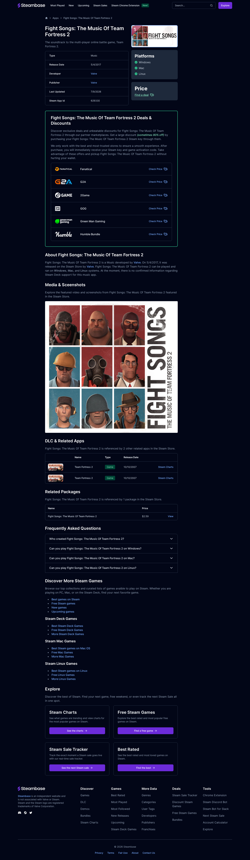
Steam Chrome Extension (125, 5)
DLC (83, 802)
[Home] (46, 18)
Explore (225, 5)
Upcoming (83, 5)
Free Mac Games (62, 652)
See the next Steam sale (75, 767)
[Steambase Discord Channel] (19, 812)
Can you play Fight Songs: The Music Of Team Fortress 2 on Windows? (95, 548)
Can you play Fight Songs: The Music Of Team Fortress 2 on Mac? (92, 558)
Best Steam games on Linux (69, 670)
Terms (110, 852)
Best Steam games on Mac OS (71, 648)
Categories (149, 802)
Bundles (85, 815)
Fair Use (123, 852)
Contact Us (149, 852)
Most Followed (120, 809)
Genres (146, 795)
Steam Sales (100, 5)
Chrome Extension (215, 795)
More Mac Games (63, 656)
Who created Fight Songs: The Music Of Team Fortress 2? (86, 538)
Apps (56, 17)
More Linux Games (64, 679)
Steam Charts (165, 466)
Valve (94, 73)
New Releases (120, 815)
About (135, 852)
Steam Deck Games (123, 829)
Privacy (99, 852)
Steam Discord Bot (215, 802)
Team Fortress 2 (84, 466)
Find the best (143, 767)
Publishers (148, 822)
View (170, 516)
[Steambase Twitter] (30, 812)
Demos (84, 809)
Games (84, 795)
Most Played (58, 5)
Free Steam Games (184, 813)
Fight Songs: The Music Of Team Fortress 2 (87, 17)
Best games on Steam (66, 599)
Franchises (148, 829)
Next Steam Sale (213, 815)
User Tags (148, 809)
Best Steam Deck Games (67, 626)
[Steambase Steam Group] (25, 812)
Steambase (24, 796)
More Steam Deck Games (68, 634)
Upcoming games (63, 611)
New (71, 5)
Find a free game (143, 730)
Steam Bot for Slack (216, 809)
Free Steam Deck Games (67, 630)
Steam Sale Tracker (184, 795)
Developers (149, 815)
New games (59, 607)
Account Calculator (215, 822)
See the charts (75, 730)
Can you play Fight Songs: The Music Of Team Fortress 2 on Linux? (92, 568)
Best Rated (118, 795)
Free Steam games (63, 603)
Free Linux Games (63, 675)
